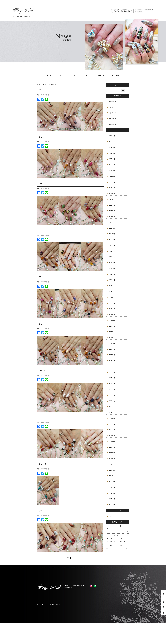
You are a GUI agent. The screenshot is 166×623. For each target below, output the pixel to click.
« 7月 (107, 548)
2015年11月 (112, 470)
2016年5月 (112, 435)
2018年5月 (112, 349)
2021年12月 (112, 222)
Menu (76, 75)
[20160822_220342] (92, 550)
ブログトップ (118, 85)
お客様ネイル (112, 101)
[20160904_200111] (70, 176)
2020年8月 (112, 262)
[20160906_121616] (92, 176)
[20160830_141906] (92, 317)
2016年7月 (112, 424)
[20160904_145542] (48, 176)
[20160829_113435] (92, 363)
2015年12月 (112, 464)
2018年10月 (112, 337)
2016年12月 (112, 401)
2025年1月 (112, 164)
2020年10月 (112, 257)
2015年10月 (112, 476)
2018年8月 (112, 343)
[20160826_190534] (70, 410)
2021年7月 (112, 234)
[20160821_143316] (48, 550)
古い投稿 (66, 557)
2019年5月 (112, 314)
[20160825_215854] (92, 457)
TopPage (50, 75)
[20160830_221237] (48, 270)
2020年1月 (112, 280)
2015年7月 (112, 487)
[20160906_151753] (48, 130)
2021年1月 (112, 245)
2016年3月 (112, 447)
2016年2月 (112, 453)
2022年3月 (112, 216)
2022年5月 (112, 211)
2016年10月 (112, 412)
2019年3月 (112, 326)
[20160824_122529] (48, 457)
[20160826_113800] (48, 410)
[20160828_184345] (48, 363)
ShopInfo (102, 75)
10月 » (127, 548)
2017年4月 (112, 383)
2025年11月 (112, 141)
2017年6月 (112, 378)
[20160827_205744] (92, 410)
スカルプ (42, 464)
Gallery (88, 75)
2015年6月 (112, 493)
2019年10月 (112, 297)
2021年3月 (112, 239)
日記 (110, 516)
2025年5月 (112, 153)
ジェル (42, 90)
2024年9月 (112, 170)
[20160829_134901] (48, 317)
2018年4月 (112, 355)
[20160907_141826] (70, 130)
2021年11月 (112, 228)
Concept (64, 75)
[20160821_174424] (70, 550)
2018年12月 (112, 332)
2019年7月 (112, 309)
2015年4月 (112, 499)
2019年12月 (112, 285)
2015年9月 (112, 481)
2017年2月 (112, 389)
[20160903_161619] (70, 223)
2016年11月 (112, 406)
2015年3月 (112, 504)
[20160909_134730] (92, 130)
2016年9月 (112, 418)
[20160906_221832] (48, 504)
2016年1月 (112, 458)
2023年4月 (112, 188)
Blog (83, 596)
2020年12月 (112, 251)
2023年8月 (112, 182)
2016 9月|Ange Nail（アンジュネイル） (22, 16)
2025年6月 (112, 147)
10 (127, 535)
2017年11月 (112, 366)
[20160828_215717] (70, 363)
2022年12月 (112, 199)
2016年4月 (112, 441)
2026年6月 (112, 136)
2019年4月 (112, 320)
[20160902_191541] (48, 223)
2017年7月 (112, 372)
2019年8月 (112, 303)
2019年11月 (112, 291)
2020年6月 (112, 268)
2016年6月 (112, 430)
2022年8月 (112, 205)
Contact (115, 75)
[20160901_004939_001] (70, 270)
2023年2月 (112, 193)
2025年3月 (112, 159)
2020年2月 (112, 274)
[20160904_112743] (92, 223)
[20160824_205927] (70, 457)
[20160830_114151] (70, 317)
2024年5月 (112, 176)
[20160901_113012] (92, 270)
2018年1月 (112, 360)
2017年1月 (112, 395)
